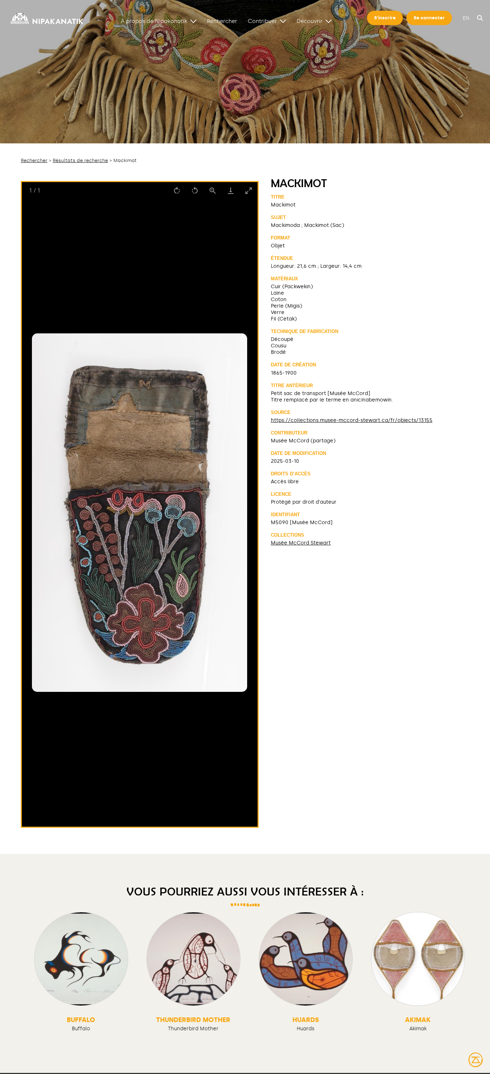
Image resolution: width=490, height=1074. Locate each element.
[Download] (231, 190)
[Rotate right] (177, 190)
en (466, 18)
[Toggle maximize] (249, 190)
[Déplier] (193, 20)
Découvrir (309, 21)
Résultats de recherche (80, 160)
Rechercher (222, 21)
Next (456, 978)
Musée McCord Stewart (301, 543)
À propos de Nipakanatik (154, 21)
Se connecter (429, 17)
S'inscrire (385, 17)
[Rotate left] (195, 190)
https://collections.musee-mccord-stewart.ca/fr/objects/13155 (352, 420)
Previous (33, 978)
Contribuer (262, 21)
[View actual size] (213, 190)
